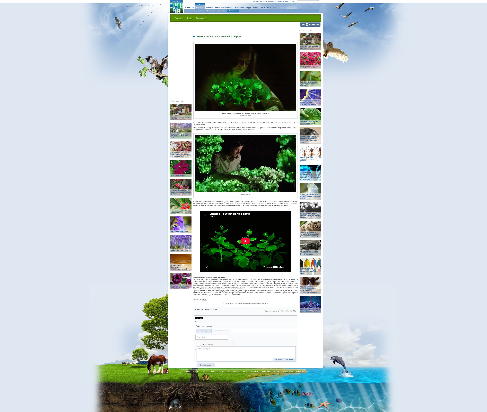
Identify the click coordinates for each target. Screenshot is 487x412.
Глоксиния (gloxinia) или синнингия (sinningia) (180, 287)
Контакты (299, 371)
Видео (255, 8)
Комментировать (221, 331)
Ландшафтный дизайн (194, 11)
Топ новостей (177, 101)
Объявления (239, 8)
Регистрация (269, 1)
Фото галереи (226, 8)
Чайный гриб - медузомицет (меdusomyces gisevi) (179, 267)
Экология (209, 8)
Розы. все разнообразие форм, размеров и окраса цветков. (180, 192)
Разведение (233, 11)
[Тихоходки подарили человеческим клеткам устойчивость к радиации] (310, 230)
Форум (248, 8)
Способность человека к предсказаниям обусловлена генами (309, 102)
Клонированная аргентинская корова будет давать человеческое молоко (308, 289)
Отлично (291, 311)
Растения (200, 8)
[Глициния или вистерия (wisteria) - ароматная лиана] (181, 132)
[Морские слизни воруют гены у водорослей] (310, 118)
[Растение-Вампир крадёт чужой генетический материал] (310, 80)
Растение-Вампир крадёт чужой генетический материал (309, 84)
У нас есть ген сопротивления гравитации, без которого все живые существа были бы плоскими (310, 176)
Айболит (214, 371)
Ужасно (281, 311)
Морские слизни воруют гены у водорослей (309, 122)
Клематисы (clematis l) (179, 175)
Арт (274, 8)
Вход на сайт (257, 1)
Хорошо (288, 311)
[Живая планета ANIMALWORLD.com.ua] (175, 8)
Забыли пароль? (282, 1)
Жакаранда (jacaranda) (179, 231)
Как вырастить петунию (309, 67)
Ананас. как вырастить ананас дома (179, 212)
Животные (189, 8)
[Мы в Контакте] (310, 26)
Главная (178, 18)
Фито (189, 18)
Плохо (283, 311)
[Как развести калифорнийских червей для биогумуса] (181, 151)
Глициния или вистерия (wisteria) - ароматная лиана (179, 135)
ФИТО (195, 371)
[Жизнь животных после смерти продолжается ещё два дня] (310, 212)
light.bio (204, 300)
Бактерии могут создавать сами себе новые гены (310, 310)
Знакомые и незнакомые (216, 11)
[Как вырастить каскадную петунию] (181, 113)
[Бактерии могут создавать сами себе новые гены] (310, 305)
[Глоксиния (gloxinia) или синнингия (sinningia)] (181, 282)
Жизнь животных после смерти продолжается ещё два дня (310, 215)
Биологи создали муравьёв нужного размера (307, 159)
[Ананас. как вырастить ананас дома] (181, 207)
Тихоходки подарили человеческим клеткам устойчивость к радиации (309, 234)
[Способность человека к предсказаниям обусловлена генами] (310, 99)
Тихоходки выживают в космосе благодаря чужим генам (310, 196)
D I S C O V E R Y (176, 1)
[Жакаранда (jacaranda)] (181, 226)
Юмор (217, 8)
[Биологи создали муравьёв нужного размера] (310, 155)
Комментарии (204, 331)
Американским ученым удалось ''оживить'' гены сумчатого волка (309, 253)
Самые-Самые (265, 8)
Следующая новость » (259, 303)
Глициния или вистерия (179, 250)
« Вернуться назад (230, 303)
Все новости (244, 303)
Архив (245, 371)
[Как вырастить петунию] (310, 61)
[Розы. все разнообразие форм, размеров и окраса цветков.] (181, 188)
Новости (204, 371)
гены (211, 326)
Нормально (286, 311)
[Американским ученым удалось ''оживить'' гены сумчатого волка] (310, 249)
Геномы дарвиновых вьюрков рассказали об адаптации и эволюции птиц (309, 139)
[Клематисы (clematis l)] (181, 170)
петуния (205, 326)
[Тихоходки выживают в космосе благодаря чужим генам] (310, 193)
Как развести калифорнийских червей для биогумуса (180, 154)
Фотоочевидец (233, 371)
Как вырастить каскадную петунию (180, 118)
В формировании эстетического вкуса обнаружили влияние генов (308, 270)
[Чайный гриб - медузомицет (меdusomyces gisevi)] (181, 263)
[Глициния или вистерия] (181, 245)
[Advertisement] (179, 60)
